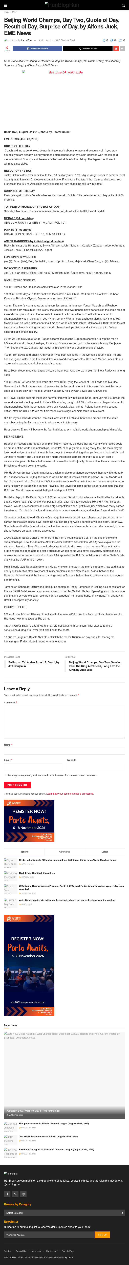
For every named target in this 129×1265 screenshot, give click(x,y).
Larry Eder (26, 40)
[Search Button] (123, 5)
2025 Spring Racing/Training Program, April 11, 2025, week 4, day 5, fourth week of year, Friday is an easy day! (71, 887)
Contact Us (21, 1250)
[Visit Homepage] (64, 5)
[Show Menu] (5, 5)
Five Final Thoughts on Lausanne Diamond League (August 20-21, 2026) (56, 1149)
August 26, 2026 (28, 1128)
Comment (10, 702)
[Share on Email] (116, 48)
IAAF (14, 11)
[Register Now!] (29, 820)
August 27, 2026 (15, 1115)
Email (8, 760)
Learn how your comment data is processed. (70, 793)
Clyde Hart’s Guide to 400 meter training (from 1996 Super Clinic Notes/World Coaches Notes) (67, 859)
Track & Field (68, 40)
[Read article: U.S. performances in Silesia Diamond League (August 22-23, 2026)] (10, 1127)
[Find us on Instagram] (23, 1194)
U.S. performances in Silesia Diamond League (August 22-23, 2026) (54, 1123)
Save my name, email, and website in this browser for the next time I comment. (52, 775)
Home (7, 11)
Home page (36, 1250)
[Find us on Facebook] (7, 1194)
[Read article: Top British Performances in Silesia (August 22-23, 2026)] (10, 1140)
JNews (14, 1257)
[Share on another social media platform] (122, 48)
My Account (51, 1250)
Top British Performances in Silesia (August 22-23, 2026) (48, 1136)
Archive (7, 1250)
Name (8, 744)
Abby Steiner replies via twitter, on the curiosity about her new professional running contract (67, 900)
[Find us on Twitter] (15, 1194)
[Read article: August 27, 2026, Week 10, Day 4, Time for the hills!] (64, 1075)
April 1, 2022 (44, 40)
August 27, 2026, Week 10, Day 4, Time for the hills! (33, 1110)
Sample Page (68, 1250)
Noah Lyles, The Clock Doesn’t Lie (37, 872)
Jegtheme (68, 1257)
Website (71, 760)
